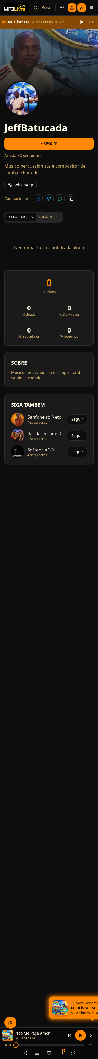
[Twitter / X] (49, 198)
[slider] (16, 1045)
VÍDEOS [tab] (52, 217)
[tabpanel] (49, 247)
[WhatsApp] (60, 198)
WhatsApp (23, 184)
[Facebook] (38, 198)
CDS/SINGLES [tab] (21, 217)
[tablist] (33, 217)
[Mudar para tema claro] (62, 7)
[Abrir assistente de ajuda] (10, 1023)
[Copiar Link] (71, 198)
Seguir (77, 419)
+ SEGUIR (49, 143)
